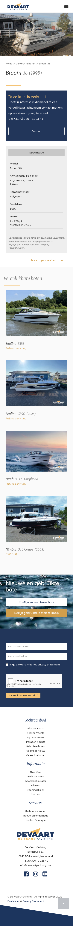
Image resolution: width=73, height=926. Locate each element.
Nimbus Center (35, 776)
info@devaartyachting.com (35, 865)
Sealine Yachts (35, 733)
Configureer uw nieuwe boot (36, 602)
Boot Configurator (35, 781)
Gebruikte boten (35, 746)
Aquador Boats (35, 737)
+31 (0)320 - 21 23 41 (35, 860)
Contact (36, 131)
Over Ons (35, 772)
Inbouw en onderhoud (35, 815)
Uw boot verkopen (35, 811)
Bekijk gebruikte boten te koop (36, 613)
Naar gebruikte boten (48, 260)
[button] (66, 6)
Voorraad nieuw (35, 750)
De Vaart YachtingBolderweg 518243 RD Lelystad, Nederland (36, 852)
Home (9, 63)
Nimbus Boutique (36, 820)
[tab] (36, 152)
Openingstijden (36, 790)
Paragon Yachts (35, 741)
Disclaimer (13, 901)
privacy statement (49, 664)
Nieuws (35, 785)
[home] (17, 5)
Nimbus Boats (36, 728)
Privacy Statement (33, 901)
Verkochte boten (25, 63)
